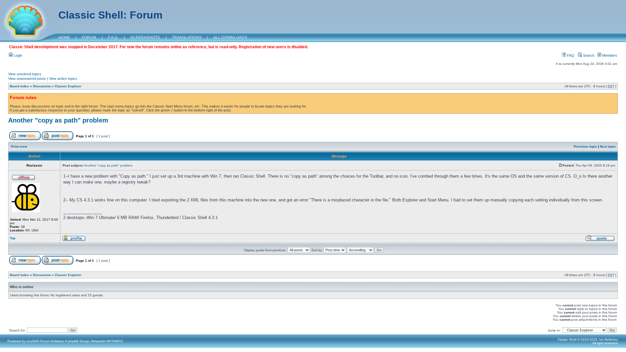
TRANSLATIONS (186, 37)
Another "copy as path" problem (58, 120)
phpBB (31, 341)
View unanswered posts (27, 79)
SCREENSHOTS (145, 37)
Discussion (42, 86)
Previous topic (585, 146)
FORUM (89, 37)
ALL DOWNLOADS (230, 37)
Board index (19, 86)
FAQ (570, 55)
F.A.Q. (113, 37)
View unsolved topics (24, 74)
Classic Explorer (68, 86)
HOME (64, 37)
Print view (19, 146)
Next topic (608, 146)
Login (17, 55)
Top (12, 238)
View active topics (63, 79)
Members (609, 55)
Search (588, 55)
